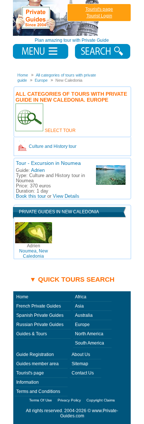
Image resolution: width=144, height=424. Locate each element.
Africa (80, 296)
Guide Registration (35, 354)
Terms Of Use (40, 400)
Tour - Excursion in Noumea (48, 163)
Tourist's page (99, 9)
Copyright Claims (100, 400)
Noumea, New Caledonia (33, 251)
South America (89, 343)
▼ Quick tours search (72, 279)
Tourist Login (99, 15)
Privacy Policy (69, 400)
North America (89, 333)
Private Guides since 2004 (56, 18)
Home (22, 296)
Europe (82, 324)
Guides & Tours (31, 333)
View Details (66, 196)
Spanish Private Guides (40, 315)
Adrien (38, 170)
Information (27, 382)
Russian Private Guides (40, 324)
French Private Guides (38, 306)
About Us (81, 354)
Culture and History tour (52, 146)
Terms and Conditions (38, 391)
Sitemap (80, 363)
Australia (84, 315)
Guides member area (37, 363)
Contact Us (83, 373)
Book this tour (31, 196)
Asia (79, 306)
